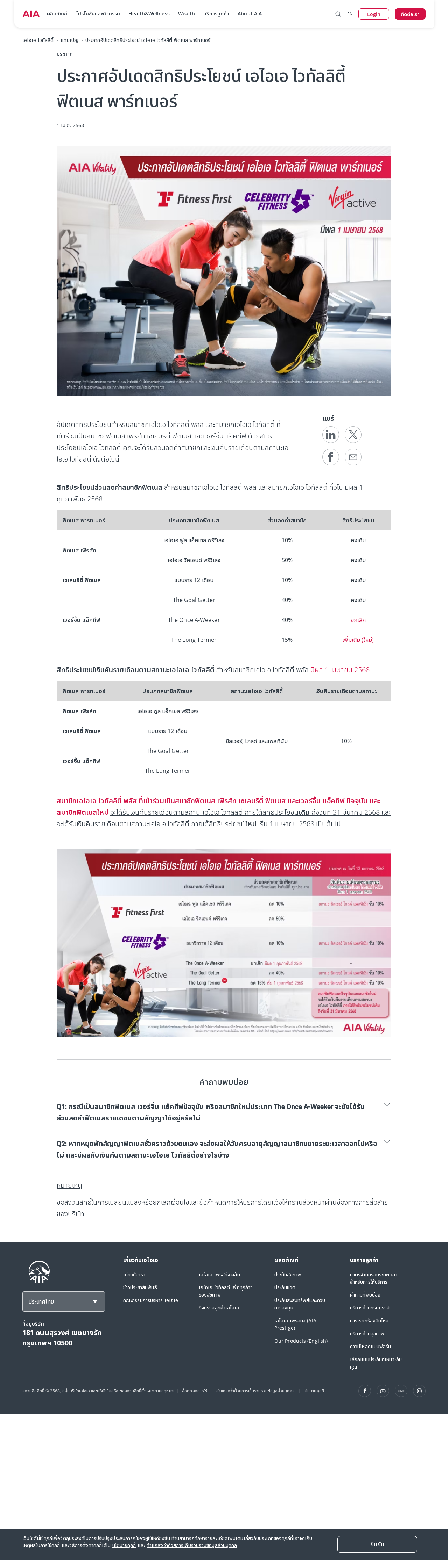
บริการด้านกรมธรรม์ (370, 1307)
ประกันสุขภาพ (287, 1274)
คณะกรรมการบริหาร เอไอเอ (150, 1300)
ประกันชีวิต (284, 1287)
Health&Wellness (149, 13)
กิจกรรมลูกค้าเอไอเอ (219, 1307)
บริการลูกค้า (216, 13)
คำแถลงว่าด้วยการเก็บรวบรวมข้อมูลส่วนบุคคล (255, 1391)
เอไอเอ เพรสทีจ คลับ (219, 1274)
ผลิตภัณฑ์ (57, 13)
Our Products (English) (301, 1340)
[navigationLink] (31, 14)
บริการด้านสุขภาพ (367, 1333)
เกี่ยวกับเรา (134, 1274)
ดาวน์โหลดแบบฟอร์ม (370, 1346)
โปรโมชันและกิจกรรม (98, 13)
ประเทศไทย (41, 1301)
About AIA (250, 13)
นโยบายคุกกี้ (314, 1391)
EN (350, 14)
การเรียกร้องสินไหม (369, 1320)
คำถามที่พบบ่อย (365, 1294)
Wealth (186, 13)
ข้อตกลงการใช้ (195, 1391)
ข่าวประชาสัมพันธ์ (140, 1287)
